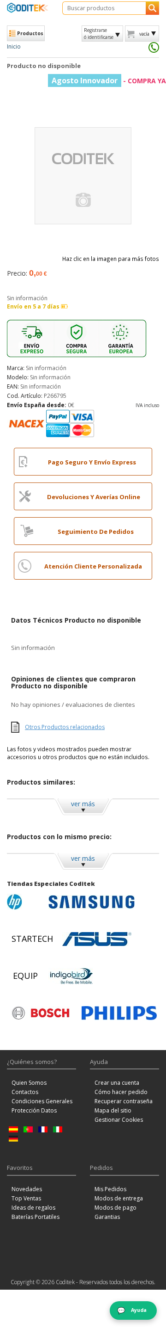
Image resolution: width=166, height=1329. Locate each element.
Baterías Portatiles (35, 1217)
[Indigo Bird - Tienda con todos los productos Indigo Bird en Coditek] (71, 976)
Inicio (14, 46)
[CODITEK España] (27, 7)
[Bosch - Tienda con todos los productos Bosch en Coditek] (41, 1013)
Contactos (25, 1092)
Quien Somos (29, 1083)
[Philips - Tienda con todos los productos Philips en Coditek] (119, 1013)
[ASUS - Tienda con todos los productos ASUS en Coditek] (96, 939)
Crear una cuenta (117, 1083)
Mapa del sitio (113, 1110)
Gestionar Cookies (119, 1120)
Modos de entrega (119, 1198)
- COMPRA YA (109, 80)
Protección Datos (34, 1110)
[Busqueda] (152, 8)
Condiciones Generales (42, 1101)
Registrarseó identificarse (98, 33)
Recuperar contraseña (124, 1101)
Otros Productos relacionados (65, 727)
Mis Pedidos (110, 1189)
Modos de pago (115, 1208)
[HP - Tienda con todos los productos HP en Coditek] (25, 902)
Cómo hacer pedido (121, 1092)
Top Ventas (26, 1198)
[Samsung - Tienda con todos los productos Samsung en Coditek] (91, 902)
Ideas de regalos (33, 1208)
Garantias (107, 1217)
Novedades (27, 1189)
